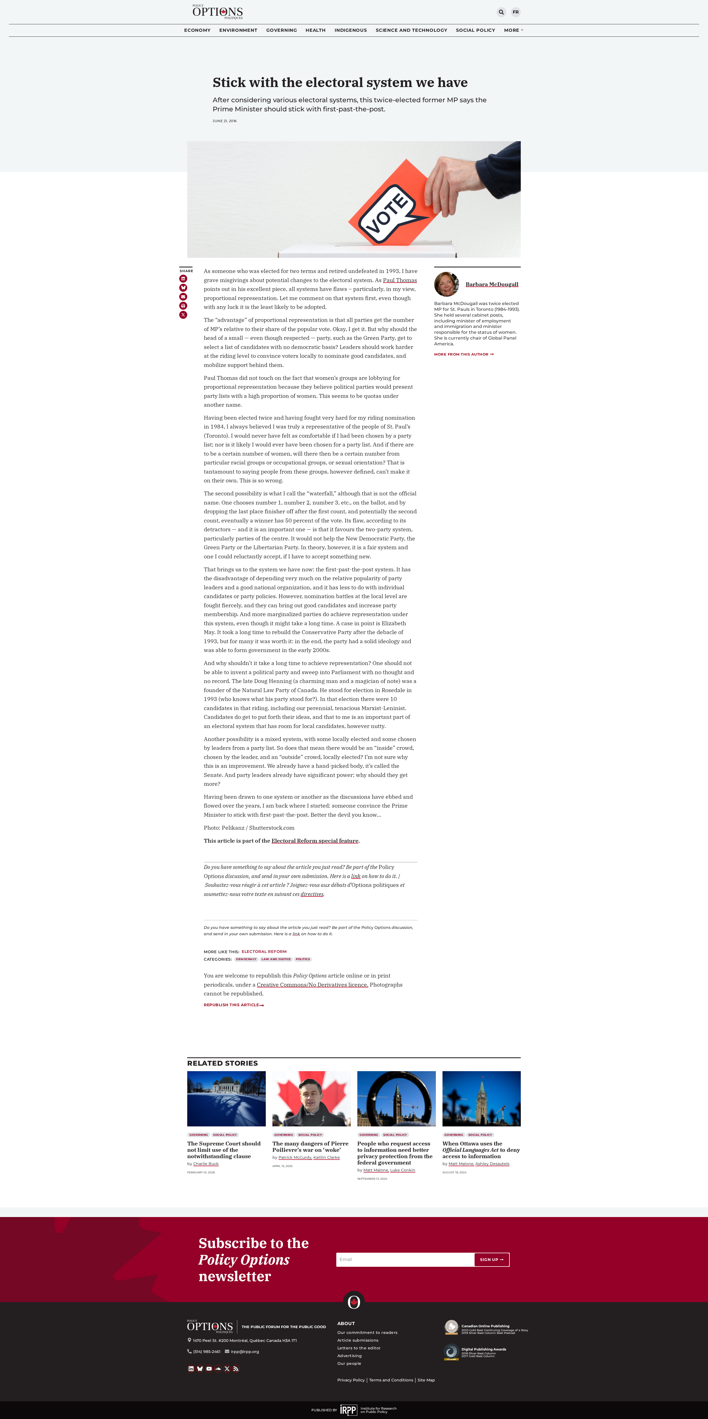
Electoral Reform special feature (315, 840)
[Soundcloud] (218, 1369)
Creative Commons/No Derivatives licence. (312, 984)
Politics (303, 959)
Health (316, 30)
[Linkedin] (183, 279)
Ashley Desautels (492, 1164)
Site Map (426, 1380)
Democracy (246, 959)
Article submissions (358, 1340)
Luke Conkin (402, 1170)
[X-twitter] (183, 315)
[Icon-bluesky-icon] (183, 288)
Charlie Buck (206, 1164)
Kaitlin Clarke (326, 1157)
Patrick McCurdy (294, 1157)
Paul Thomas (400, 280)
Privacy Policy (351, 1380)
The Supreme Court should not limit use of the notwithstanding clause (224, 1150)
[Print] (183, 306)
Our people (349, 1363)
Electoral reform (264, 951)
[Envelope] (183, 297)
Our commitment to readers (367, 1332)
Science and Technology (411, 30)
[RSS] (236, 1369)
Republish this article (231, 1004)
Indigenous (351, 30)
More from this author (461, 354)
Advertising (349, 1355)
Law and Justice (276, 959)
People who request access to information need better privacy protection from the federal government (395, 1153)
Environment (238, 30)
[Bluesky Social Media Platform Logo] (200, 1369)
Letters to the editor (359, 1348)
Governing (281, 30)
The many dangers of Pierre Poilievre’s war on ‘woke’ (310, 1146)
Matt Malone (375, 1170)
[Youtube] (209, 1369)
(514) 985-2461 (206, 1351)
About (346, 1323)
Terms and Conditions (391, 1380)
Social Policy (475, 30)
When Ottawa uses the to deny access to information (481, 1150)
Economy (197, 30)
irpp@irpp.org (245, 1351)
